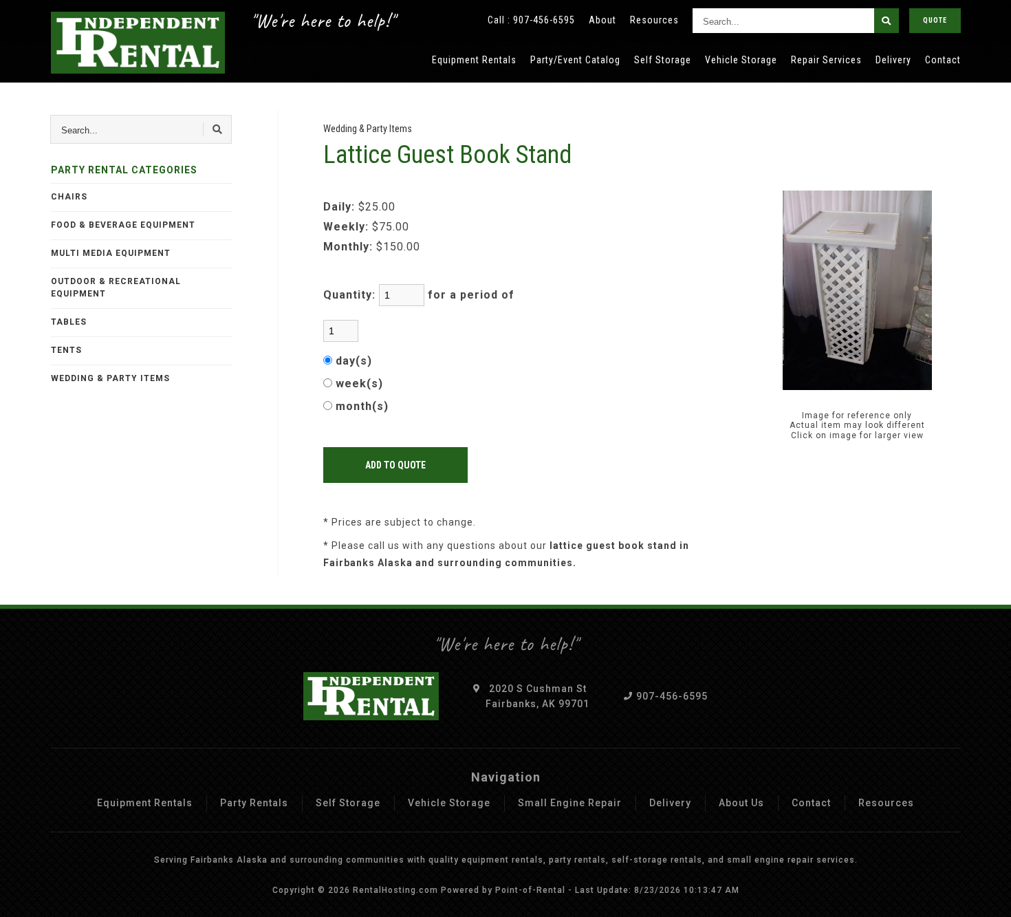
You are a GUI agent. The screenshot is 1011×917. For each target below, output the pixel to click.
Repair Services (826, 59)
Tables (69, 322)
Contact (943, 59)
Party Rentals (254, 802)
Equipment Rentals (474, 59)
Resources (654, 19)
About (602, 19)
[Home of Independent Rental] (138, 43)
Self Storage (662, 59)
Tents (66, 350)
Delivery (893, 59)
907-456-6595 (544, 19)
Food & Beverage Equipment (123, 225)
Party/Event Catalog (575, 59)
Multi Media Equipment (111, 253)
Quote (935, 20)
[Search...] (886, 20)
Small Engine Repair (570, 802)
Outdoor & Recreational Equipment (116, 288)
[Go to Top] (984, 893)
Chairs (69, 197)
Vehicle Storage (741, 59)
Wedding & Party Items (110, 378)
